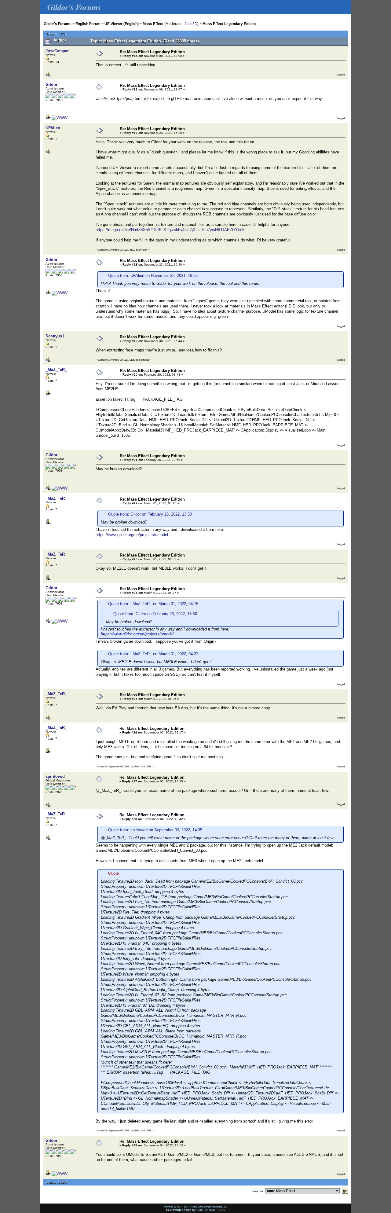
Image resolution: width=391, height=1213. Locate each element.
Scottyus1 (55, 336)
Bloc (199, 1209)
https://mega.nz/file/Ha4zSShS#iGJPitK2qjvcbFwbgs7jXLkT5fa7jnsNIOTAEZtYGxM (170, 229)
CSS (221, 1209)
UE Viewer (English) (121, 24)
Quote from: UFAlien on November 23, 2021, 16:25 (153, 275)
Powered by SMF (173, 1206)
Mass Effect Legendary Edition (229, 24)
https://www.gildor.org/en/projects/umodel (132, 534)
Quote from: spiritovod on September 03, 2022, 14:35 (155, 830)
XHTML (210, 1209)
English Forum (87, 24)
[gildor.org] (60, 118)
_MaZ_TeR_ (56, 369)
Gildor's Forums (57, 24)
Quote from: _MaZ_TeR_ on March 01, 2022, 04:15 (153, 603)
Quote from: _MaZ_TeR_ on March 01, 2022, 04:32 (153, 654)
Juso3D (191, 24)
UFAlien (53, 128)
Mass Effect (153, 24)
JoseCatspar (57, 51)
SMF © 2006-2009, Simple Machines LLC (205, 1206)
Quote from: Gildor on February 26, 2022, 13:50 (150, 514)
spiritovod (55, 776)
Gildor (51, 84)
